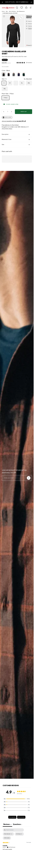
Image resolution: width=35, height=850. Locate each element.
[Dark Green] (23, 74)
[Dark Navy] (18, 74)
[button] (17, 799)
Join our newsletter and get (14, 121)
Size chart (29, 78)
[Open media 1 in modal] (21, 17)
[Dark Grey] (13, 74)
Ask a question (12, 817)
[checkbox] (7, 838)
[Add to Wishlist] (4, 16)
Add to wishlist (8, 117)
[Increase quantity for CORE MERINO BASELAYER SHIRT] (11, 111)
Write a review (21, 817)
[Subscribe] (28, 478)
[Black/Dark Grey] (8, 74)
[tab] (17, 825)
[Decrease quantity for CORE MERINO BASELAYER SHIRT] (4, 111)
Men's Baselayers (21, 11)
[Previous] (2, 2)
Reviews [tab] (7, 824)
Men (7, 11)
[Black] (3, 74)
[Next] (31, 2)
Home (3, 11)
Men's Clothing (12, 11)
